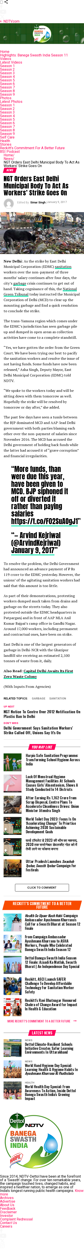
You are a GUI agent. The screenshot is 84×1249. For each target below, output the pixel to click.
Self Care (7, 137)
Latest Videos (11, 62)
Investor (6, 1216)
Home (4, 52)
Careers (6, 1226)
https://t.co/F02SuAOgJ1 (44, 521)
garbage (19, 283)
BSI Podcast (10, 151)
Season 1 (7, 66)
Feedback (7, 1208)
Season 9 (7, 94)
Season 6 (7, 84)
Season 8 (7, 91)
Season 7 (7, 87)
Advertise (7, 1201)
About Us (7, 1205)
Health (5, 141)
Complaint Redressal (16, 1219)
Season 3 (7, 73)
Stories (5, 144)
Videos (5, 59)
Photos (5, 98)
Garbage (38, 698)
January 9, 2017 (32, 550)
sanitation (63, 266)
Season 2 (7, 69)
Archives (7, 1198)
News (9, 159)
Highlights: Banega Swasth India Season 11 (34, 55)
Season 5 (7, 80)
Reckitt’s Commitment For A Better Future (32, 148)
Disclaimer (8, 1212)
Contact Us (8, 1223)
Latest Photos (11, 101)
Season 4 (7, 76)
